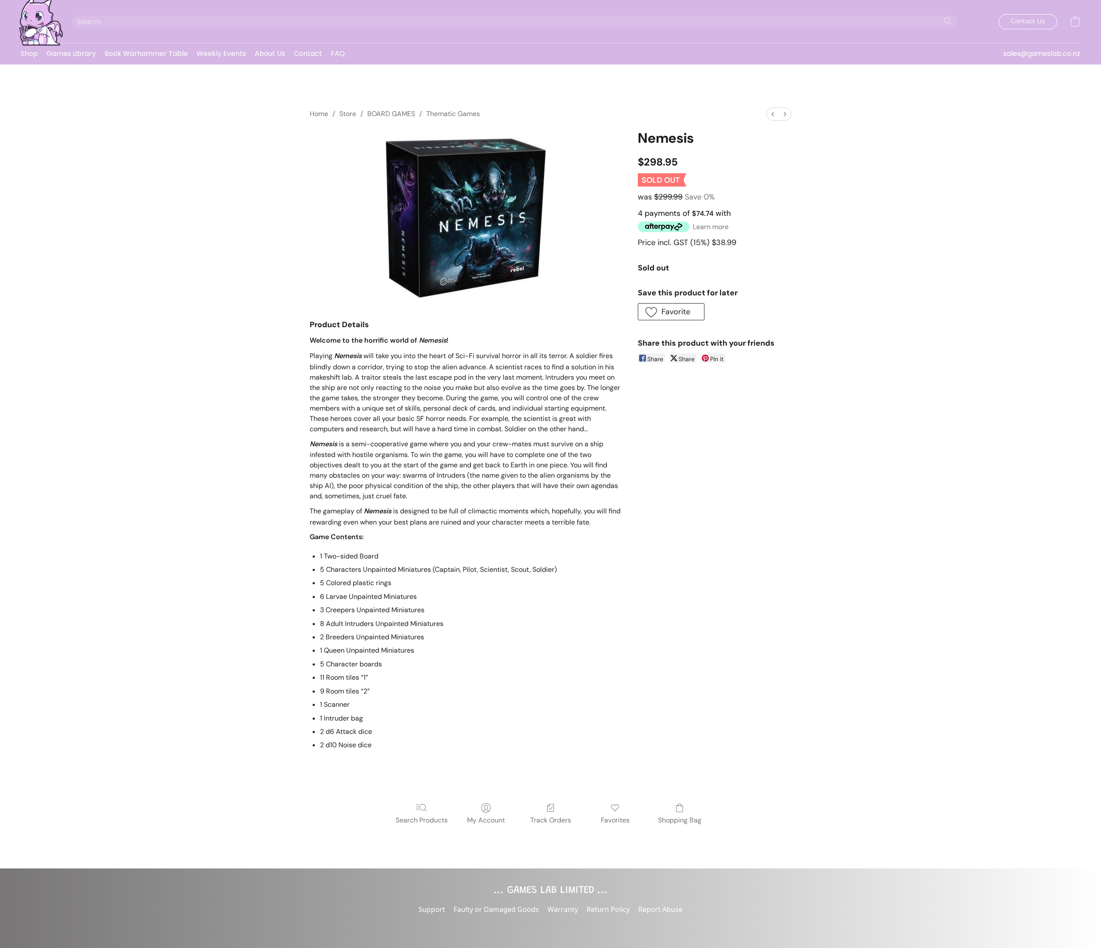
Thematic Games (453, 113)
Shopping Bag (679, 820)
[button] (38, 21)
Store (347, 113)
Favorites (615, 820)
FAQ (338, 53)
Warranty (562, 909)
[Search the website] (947, 21)
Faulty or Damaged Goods (496, 909)
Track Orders (550, 820)
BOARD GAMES (391, 113)
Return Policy (608, 909)
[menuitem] (773, 114)
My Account (486, 820)
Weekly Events (221, 53)
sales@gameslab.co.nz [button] (1041, 53)
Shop (29, 53)
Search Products (422, 820)
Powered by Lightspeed (551, 925)
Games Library (71, 53)
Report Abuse (660, 909)
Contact (308, 53)
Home (319, 113)
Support (431, 909)
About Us (270, 53)
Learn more (711, 226)
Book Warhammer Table (146, 53)
